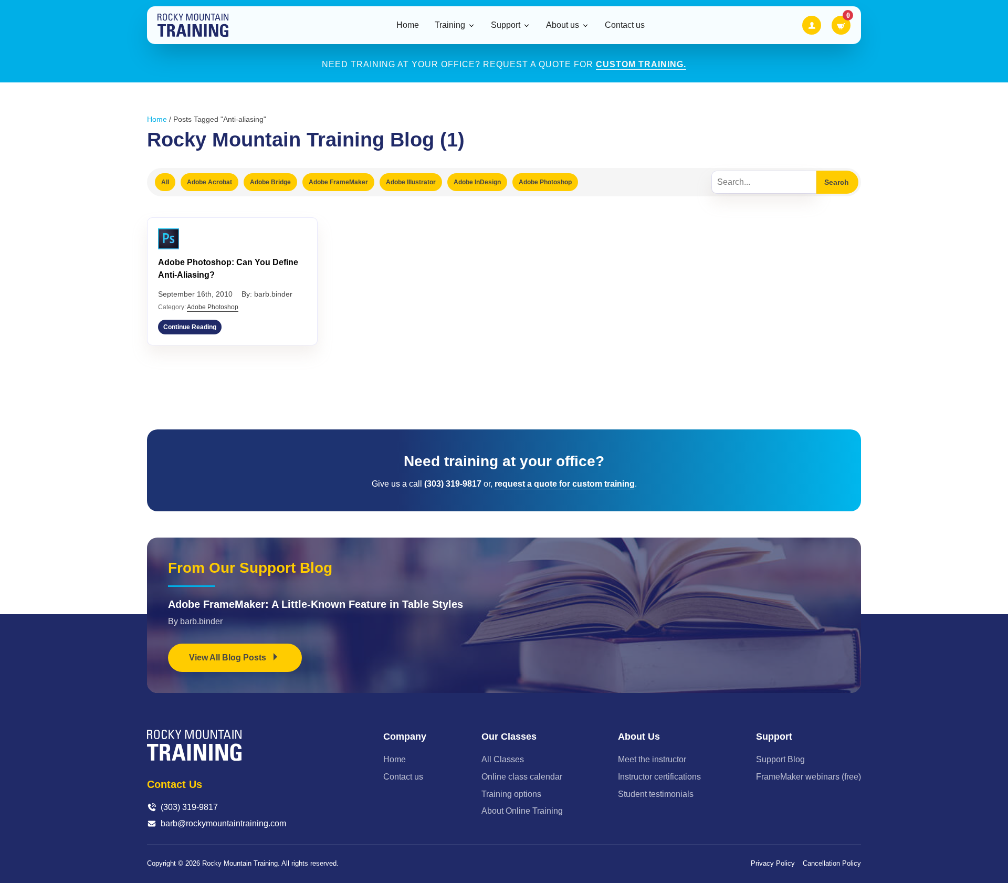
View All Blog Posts (228, 657)
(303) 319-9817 (189, 807)
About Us (639, 736)
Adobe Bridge (270, 182)
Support (505, 25)
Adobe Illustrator (411, 182)
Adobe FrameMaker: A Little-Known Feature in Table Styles (315, 604)
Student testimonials (656, 794)
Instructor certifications (659, 776)
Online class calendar (521, 776)
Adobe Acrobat (209, 182)
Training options (511, 794)
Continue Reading (189, 327)
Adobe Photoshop (545, 182)
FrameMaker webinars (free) (808, 776)
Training (450, 25)
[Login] (811, 25)
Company (404, 736)
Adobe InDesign (477, 182)
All (165, 182)
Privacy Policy (773, 863)
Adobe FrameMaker (338, 182)
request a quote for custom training (565, 483)
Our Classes (509, 736)
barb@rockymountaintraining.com (223, 823)
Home (407, 24)
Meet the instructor (652, 759)
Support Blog (780, 759)
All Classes (502, 759)
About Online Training (522, 810)
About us (562, 25)
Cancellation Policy (832, 863)
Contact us (625, 24)
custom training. (641, 64)
